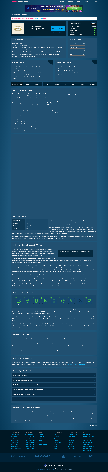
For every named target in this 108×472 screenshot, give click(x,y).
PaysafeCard (39, 51)
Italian (56, 47)
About (28, 84)
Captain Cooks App (30, 446)
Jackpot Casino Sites (88, 442)
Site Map (82, 461)
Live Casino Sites (87, 440)
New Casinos (71, 448)
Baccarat (55, 54)
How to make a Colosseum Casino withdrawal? (26, 399)
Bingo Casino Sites (87, 450)
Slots (21, 54)
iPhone (41, 438)
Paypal (55, 51)
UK (20, 45)
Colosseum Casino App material (76, 364)
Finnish (34, 47)
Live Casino (35, 54)
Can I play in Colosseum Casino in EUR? (24, 394)
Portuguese (60, 47)
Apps (78, 2)
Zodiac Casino (14, 440)
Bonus (47, 84)
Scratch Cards (57, 442)
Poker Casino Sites (87, 444)
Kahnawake (24, 45)
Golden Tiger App (29, 448)
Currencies (71, 440)
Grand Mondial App (30, 440)
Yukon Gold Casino (15, 434)
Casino (70, 2)
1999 (21, 43)
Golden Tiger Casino (16, 448)
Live (65, 84)
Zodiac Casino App (29, 444)
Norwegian (47, 47)
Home (62, 2)
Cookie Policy (41, 461)
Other (55, 448)
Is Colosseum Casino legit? (20, 375)
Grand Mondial (14, 438)
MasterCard (22, 51)
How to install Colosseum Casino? (22, 380)
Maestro (51, 51)
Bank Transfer (45, 51)
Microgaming (32, 56)
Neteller (33, 51)
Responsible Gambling (29, 461)
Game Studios (71, 436)
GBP (27, 49)
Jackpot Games (42, 54)
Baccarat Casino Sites (88, 446)
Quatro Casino (14, 446)
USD (24, 49)
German (26, 47)
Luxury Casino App (29, 436)
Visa (27, 51)
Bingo (58, 54)
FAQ (82, 84)
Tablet (40, 442)
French (52, 47)
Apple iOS (41, 436)
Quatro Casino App (29, 438)
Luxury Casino (39, 18)
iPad (40, 440)
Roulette (30, 54)
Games (87, 2)
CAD (29, 49)
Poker (55, 446)
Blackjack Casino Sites (88, 436)
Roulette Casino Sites (88, 438)
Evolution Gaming (24, 56)
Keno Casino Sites (87, 448)
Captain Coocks (14, 444)
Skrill (30, 51)
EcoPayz (59, 51)
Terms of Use (50, 461)
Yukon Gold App (29, 434)
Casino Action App (29, 442)
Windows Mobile (43, 444)
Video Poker (49, 54)
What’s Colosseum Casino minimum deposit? (25, 384)
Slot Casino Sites (87, 434)
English (21, 47)
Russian (38, 47)
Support (37, 84)
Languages (71, 438)
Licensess (70, 442)
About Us (68, 461)
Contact (75, 461)
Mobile (74, 84)
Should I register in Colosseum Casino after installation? (28, 389)
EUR (21, 49)
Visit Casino (57, 28)
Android (41, 434)
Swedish (43, 47)
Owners (70, 444)
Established (71, 446)
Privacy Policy (59, 461)
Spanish (30, 47)
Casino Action (14, 436)
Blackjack (25, 54)
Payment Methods (72, 434)
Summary (92, 84)
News (95, 2)
